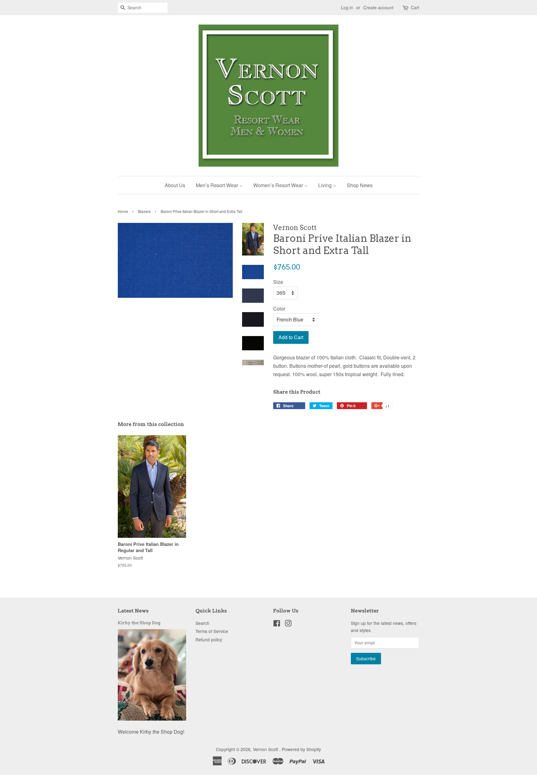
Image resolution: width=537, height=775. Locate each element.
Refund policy (208, 639)
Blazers (144, 211)
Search (202, 623)
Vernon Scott (266, 749)
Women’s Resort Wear (278, 185)
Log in (347, 7)
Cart (415, 7)
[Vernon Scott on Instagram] (288, 624)
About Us (175, 185)
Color (279, 308)
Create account (378, 7)
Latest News (133, 611)
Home (123, 211)
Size (278, 281)
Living (325, 185)
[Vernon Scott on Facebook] (276, 624)
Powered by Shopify (301, 749)
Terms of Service (211, 631)
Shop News (360, 185)
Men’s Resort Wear (217, 185)
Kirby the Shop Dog (139, 622)
